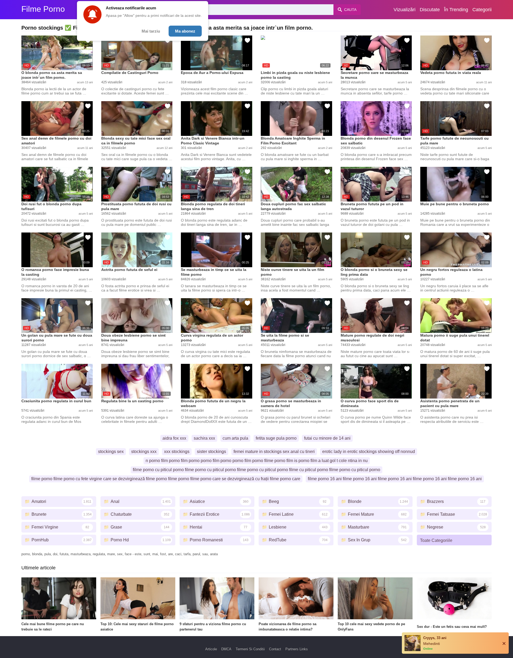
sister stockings (211, 451)
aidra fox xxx (174, 438)
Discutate (430, 9)
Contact (275, 649)
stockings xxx (144, 451)
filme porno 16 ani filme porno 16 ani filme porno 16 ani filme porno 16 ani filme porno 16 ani (395, 478)
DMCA (226, 649)
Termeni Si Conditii (250, 649)
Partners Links (296, 649)
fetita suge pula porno (276, 438)
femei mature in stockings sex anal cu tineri (274, 451)
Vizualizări (404, 9)
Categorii (482, 9)
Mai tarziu (151, 31)
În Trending (456, 9)
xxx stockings (176, 451)
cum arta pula (235, 438)
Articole (211, 649)
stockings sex (111, 451)
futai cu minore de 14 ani (327, 438)
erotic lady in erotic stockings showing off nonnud (368, 451)
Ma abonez (185, 31)
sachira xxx (204, 438)
